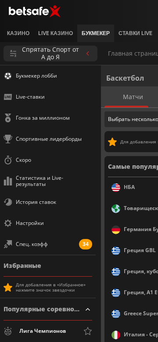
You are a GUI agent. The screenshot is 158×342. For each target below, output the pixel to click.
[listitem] (18, 33)
